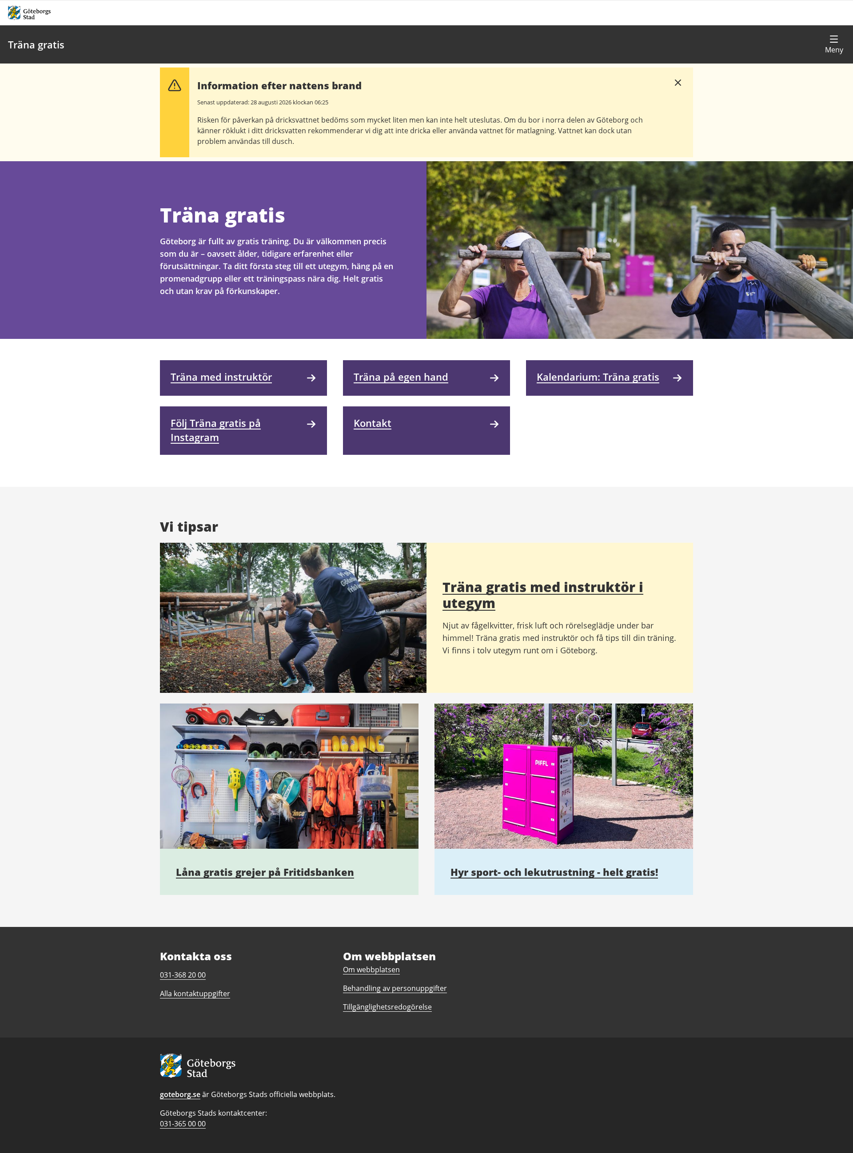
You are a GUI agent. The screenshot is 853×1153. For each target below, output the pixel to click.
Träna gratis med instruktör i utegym (542, 595)
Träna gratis (36, 44)
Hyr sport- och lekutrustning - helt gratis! (554, 872)
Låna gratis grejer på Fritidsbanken (265, 872)
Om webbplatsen (371, 969)
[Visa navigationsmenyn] (834, 44)
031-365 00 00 (183, 1124)
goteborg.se (180, 1094)
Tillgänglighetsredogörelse (387, 1007)
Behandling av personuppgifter (395, 988)
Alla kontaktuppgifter (195, 993)
